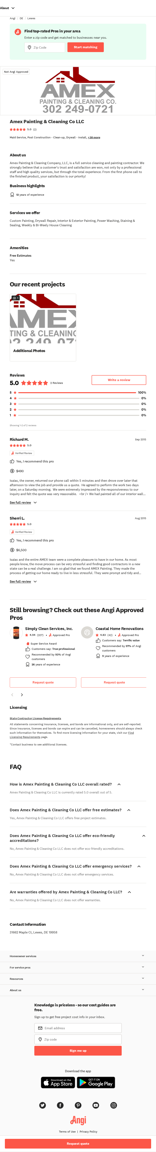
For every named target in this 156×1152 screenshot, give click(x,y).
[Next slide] (22, 694)
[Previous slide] (12, 694)
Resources (16, 979)
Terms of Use (67, 1131)
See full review (20, 502)
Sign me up (78, 1050)
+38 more (94, 137)
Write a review (119, 380)
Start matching (85, 47)
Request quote (43, 682)
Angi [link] (12, 18)
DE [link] (21, 18)
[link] (43, 647)
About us (15, 990)
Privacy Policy (88, 1131)
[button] (43, 327)
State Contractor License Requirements (35, 718)
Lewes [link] (31, 18)
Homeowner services (23, 956)
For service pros (20, 967)
